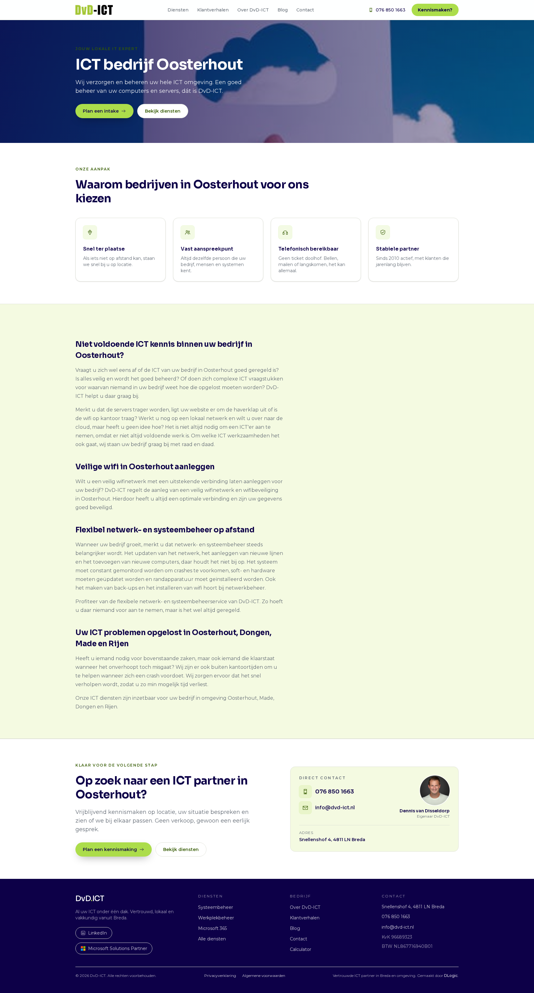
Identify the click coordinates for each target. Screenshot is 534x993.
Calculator (300, 949)
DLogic (451, 975)
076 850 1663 (390, 10)
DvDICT (89, 898)
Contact (305, 10)
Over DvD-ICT (253, 10)
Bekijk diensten (162, 111)
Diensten (178, 10)
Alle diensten (212, 939)
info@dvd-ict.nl (398, 927)
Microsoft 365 (212, 928)
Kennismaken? (435, 10)
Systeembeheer (215, 907)
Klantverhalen (213, 10)
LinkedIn (97, 933)
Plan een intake (101, 111)
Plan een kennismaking (110, 849)
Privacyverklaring (220, 975)
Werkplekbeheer (216, 918)
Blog (283, 10)
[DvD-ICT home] (94, 10)
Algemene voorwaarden (263, 975)
